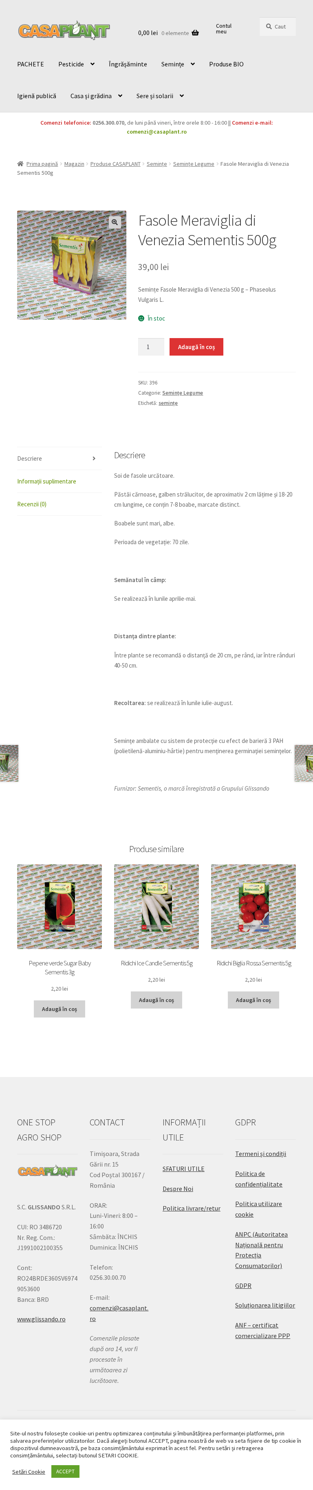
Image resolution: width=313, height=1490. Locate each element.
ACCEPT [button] (65, 1471)
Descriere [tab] (29, 458)
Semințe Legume (193, 163)
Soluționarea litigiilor (265, 1305)
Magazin (74, 163)
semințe (168, 403)
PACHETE (30, 64)
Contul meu (223, 28)
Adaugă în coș (196, 347)
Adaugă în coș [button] (59, 1009)
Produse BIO (226, 64)
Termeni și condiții (260, 1153)
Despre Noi (178, 1189)
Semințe (172, 64)
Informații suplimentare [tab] (46, 481)
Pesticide (71, 64)
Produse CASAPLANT (115, 163)
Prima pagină (42, 163)
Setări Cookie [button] (28, 1471)
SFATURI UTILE (184, 1169)
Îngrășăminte (128, 64)
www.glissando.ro (41, 1319)
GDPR (243, 1285)
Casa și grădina (91, 96)
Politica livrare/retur (191, 1208)
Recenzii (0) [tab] (31, 504)
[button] (115, 222)
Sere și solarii (155, 96)
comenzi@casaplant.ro (157, 131)
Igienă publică (36, 96)
